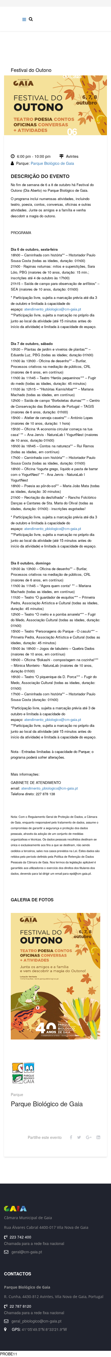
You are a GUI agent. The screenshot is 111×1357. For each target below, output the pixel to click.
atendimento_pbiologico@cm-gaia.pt (52, 309)
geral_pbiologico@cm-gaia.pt (36, 1321)
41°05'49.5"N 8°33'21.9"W (44, 1329)
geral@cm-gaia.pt (27, 1251)
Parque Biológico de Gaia (52, 163)
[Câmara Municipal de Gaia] (55, 1208)
